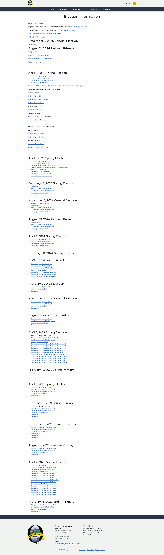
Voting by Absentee (34, 62)
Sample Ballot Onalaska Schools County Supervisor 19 (49, 358)
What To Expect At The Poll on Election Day (44, 33)
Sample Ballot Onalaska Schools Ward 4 (44, 490)
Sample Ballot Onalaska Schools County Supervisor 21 (49, 362)
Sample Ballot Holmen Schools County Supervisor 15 (48, 344)
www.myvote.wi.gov (80, 27)
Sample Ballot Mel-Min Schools (41, 172)
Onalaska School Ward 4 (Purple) (39, 120)
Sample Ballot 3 (36, 438)
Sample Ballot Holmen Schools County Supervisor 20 (48, 348)
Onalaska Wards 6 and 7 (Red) (38, 147)
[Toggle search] (134, 3)
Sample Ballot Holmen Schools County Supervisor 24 (48, 352)
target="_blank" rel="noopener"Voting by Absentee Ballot (50, 167)
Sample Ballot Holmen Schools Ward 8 (43, 482)
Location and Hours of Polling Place (40, 58)
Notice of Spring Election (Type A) (42, 465)
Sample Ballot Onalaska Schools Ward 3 (44, 488)
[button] (65, 9)
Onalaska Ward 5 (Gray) (36, 144)
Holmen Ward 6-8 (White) (36, 137)
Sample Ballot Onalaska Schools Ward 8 (44, 494)
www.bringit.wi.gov (70, 30)
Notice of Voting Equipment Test (38, 55)
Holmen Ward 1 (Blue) (35, 96)
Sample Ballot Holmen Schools (41, 174)
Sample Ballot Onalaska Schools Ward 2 (44, 486)
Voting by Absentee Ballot (39, 82)
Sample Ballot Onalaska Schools (41, 176)
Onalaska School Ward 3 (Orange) (39, 116)
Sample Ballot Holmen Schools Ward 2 (43, 476)
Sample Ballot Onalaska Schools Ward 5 (44, 492)
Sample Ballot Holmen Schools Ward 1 (43, 474)
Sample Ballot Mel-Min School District (43, 276)
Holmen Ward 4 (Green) (36, 103)
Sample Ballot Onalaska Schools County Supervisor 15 (49, 356)
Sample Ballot (32, 44)
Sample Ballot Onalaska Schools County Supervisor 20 (49, 360)
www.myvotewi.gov (76, 86)
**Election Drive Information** (38, 37)
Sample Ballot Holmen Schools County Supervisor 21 (48, 350)
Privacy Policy (100, 550)
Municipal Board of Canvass (40, 203)
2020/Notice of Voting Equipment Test (43, 427)
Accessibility (91, 550)
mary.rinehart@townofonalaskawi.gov (67, 544)
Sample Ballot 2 (36, 417)
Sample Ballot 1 (36, 415)
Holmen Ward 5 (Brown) (36, 133)
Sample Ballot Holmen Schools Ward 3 (43, 478)
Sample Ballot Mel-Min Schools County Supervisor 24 (48, 354)
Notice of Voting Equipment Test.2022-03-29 (45, 338)
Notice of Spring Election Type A (41, 76)
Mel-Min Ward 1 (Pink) (35, 110)
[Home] (30, 3)
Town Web (82, 550)
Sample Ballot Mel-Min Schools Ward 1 (43, 484)
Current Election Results (36, 23)
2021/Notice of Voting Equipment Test (43, 389)
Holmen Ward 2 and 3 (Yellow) (38, 99)
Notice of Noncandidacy (39, 170)
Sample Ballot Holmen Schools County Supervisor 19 (48, 346)
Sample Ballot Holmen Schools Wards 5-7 (45, 480)
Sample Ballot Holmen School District (43, 272)
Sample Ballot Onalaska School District (43, 274)
